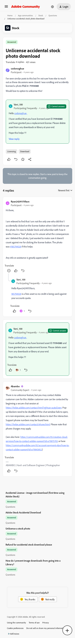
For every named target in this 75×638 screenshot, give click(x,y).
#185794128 (15, 246)
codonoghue (17, 68)
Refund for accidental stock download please (29, 544)
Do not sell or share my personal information (46, 628)
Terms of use (34, 622)
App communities (25, 15)
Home (10, 15)
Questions (52, 15)
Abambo (15, 386)
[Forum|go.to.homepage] (25, 6)
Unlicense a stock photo (18, 528)
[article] (37, 236)
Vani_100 (18, 104)
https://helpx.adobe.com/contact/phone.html (28, 424)
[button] (6, 7)
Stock (40, 15)
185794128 (16, 293)
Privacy (45, 622)
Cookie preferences (15, 628)
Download (24, 151)
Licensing (11, 151)
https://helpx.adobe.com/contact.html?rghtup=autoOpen (34, 407)
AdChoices (14, 633)
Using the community (16, 622)
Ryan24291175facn (20, 201)
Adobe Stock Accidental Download (23, 512)
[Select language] (52, 6)
